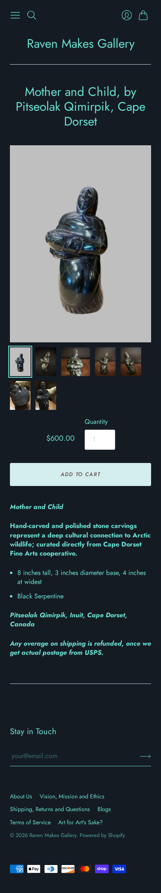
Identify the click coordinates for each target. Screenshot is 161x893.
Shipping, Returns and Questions (50, 809)
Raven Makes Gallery (81, 43)
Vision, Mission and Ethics (72, 796)
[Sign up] (145, 755)
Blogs (104, 809)
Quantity (96, 421)
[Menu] (15, 15)
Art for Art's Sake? (80, 822)
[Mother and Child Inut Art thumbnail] (75, 361)
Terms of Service (30, 822)
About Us (21, 796)
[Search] (32, 15)
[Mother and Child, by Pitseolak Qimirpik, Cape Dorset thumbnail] (20, 361)
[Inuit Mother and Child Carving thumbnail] (105, 361)
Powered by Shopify (102, 835)
